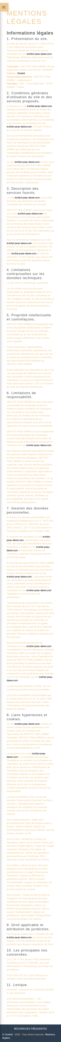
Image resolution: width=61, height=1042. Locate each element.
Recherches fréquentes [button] (30, 1028)
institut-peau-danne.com (39, 54)
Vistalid (21, 73)
